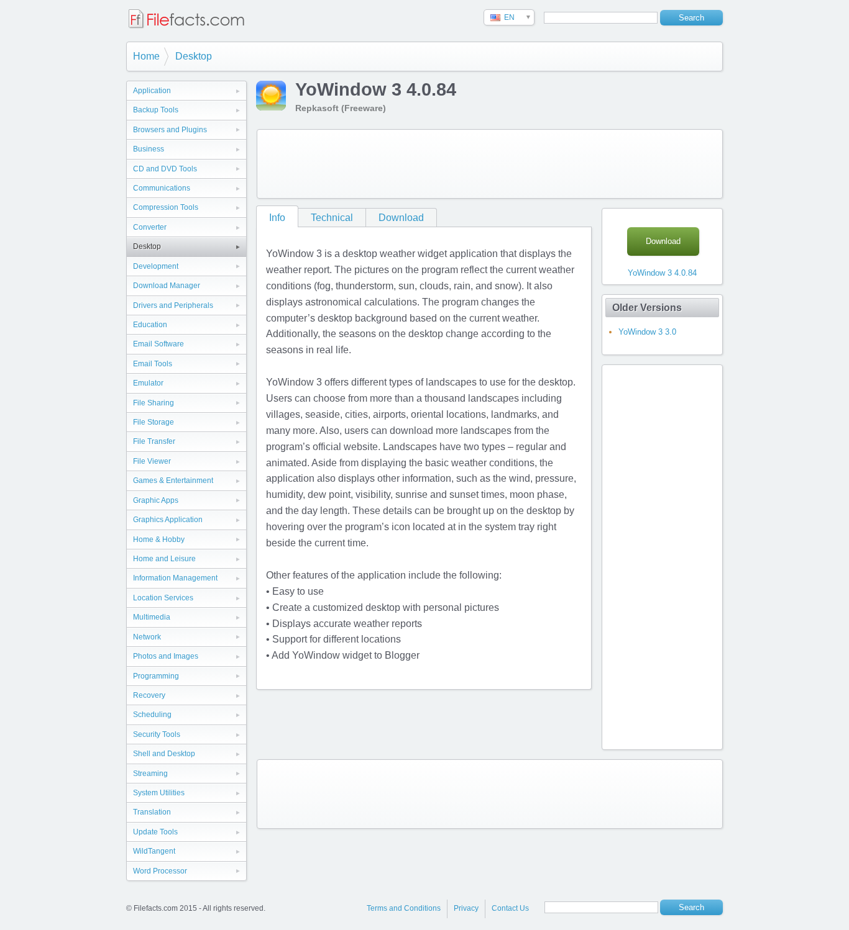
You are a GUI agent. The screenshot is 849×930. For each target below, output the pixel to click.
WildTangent (154, 851)
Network (147, 637)
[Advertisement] (490, 164)
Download (401, 217)
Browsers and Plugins (170, 129)
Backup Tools (155, 110)
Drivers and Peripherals (173, 305)
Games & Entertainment (173, 480)
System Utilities (159, 792)
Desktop (193, 56)
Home (146, 56)
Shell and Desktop (164, 753)
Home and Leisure (164, 558)
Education (150, 324)
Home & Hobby (159, 539)
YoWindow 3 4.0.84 (662, 273)
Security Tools (156, 734)
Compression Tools (165, 207)
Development (155, 266)
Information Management (175, 578)
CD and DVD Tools (165, 169)
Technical (332, 217)
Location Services (163, 598)
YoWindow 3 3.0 (647, 331)
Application (152, 90)
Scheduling (152, 714)
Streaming (150, 773)
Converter (150, 227)
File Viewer (152, 461)
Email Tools (152, 363)
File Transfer (154, 441)
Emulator (148, 383)
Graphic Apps (155, 500)
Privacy (466, 908)
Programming (156, 676)
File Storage (153, 422)
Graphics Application (168, 519)
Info (277, 217)
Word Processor (160, 871)
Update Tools (155, 832)
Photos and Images (165, 656)
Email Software (158, 344)
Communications (161, 188)
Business (148, 149)
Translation (152, 812)
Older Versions (647, 307)
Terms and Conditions (404, 908)
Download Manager (166, 285)
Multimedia (151, 617)
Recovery (149, 695)
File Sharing (153, 403)
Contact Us (510, 908)
